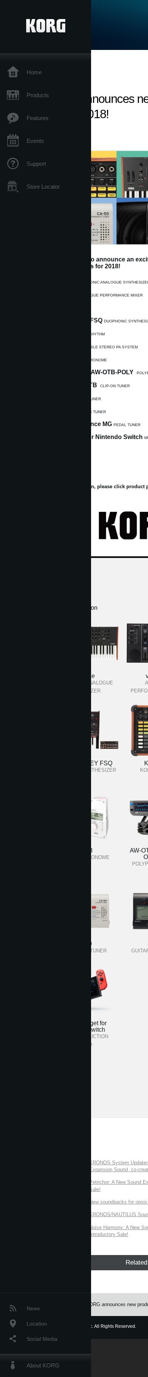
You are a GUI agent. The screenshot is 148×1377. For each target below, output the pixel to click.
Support (36, 163)
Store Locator (43, 186)
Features (38, 118)
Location (37, 1324)
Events (35, 141)
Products (38, 95)
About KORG (43, 1365)
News (33, 1308)
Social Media (42, 1339)
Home (34, 72)
